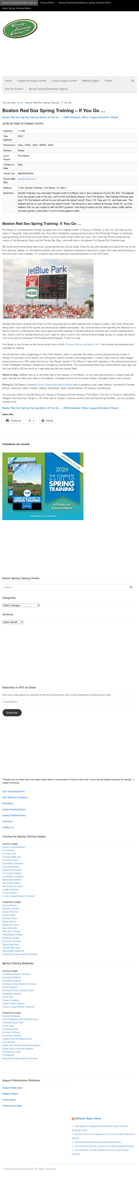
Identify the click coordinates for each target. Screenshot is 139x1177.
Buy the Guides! (14, 88)
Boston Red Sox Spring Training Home (24, 117)
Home (8, 80)
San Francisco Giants (12, 886)
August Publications (12, 1088)
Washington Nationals (13, 951)
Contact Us (8, 827)
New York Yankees (11, 931)
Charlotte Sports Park (12, 1022)
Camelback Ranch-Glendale (16, 974)
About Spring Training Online (16, 8)
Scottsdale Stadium (11, 994)
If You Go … (55, 117)
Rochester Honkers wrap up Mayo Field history (98, 1142)
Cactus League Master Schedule (18, 896)
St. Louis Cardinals (11, 941)
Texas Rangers (9, 893)
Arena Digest (9, 1100)
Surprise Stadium (10, 1000)
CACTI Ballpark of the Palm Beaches (20, 1019)
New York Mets (9, 928)
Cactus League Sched (64, 80)
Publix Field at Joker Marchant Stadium (21, 1045)
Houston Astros (9, 918)
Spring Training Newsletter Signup (19, 2)
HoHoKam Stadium (11, 980)
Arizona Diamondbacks (13, 847)
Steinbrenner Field (11, 1052)
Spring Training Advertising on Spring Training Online (84, 2)
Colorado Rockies (11, 866)
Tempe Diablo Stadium (13, 1003)
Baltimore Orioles (10, 908)
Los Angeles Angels (12, 873)
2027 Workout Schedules (15, 797)
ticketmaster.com (27, 178)
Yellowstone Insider (12, 1106)
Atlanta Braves (9, 905)
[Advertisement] (90, 43)
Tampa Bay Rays (10, 944)
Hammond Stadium (11, 1035)
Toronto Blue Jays (11, 947)
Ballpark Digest (90, 80)
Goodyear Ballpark (11, 977)
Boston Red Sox (10, 912)
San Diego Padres (11, 883)
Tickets (108, 80)
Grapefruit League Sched (31, 80)
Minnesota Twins (10, 925)
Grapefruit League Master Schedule (19, 954)
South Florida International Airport (55, 384)
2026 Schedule (72, 117)
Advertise (7, 821)
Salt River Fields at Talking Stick (18, 990)
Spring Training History (14, 815)
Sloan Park (7, 997)
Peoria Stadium (10, 987)
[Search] (131, 587)
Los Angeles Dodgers (13, 876)
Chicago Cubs (9, 853)
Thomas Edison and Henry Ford (82, 344)
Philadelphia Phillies (12, 934)
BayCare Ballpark (11, 1016)
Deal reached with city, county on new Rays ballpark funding (104, 1146)
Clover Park (8, 1026)
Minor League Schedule (95, 117)
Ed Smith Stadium (11, 1032)
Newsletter (8, 803)
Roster (114, 117)
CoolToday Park (10, 1029)
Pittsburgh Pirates (11, 938)
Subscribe (12, 712)
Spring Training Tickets (14, 809)
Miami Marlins (9, 921)
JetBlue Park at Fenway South (17, 1039)
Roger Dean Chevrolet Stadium (17, 1048)
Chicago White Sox (11, 857)
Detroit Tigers (9, 915)
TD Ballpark (8, 1055)
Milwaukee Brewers (12, 880)
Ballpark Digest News (88, 1118)
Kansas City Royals (12, 870)
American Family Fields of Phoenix (19, 984)
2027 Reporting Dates (13, 791)
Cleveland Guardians (12, 863)
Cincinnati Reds (10, 860)
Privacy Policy (47, 2)
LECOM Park (8, 1042)
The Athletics (8, 850)
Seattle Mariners (10, 889)
